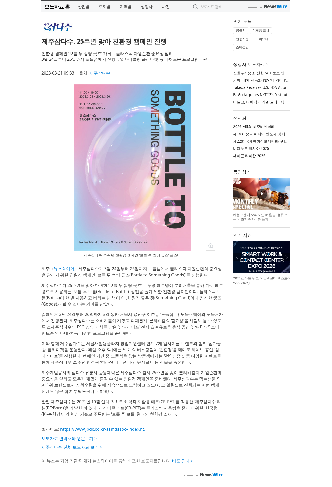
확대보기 (210, 246)
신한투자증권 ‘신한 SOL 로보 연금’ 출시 (265, 72)
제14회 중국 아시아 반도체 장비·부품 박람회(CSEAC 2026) (280, 133)
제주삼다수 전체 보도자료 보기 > (72, 447)
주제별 (104, 6)
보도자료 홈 (57, 6)
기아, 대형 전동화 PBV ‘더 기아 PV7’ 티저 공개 (270, 80)
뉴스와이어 (64, 269)
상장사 (147, 6)
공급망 (241, 30)
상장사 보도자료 (249, 64)
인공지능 (242, 39)
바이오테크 (263, 39)
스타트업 (242, 47)
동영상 (239, 172)
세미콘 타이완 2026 (249, 155)
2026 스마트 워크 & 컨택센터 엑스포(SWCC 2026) (261, 280)
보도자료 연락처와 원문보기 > (69, 438)
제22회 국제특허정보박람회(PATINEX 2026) (268, 141)
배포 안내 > (182, 461)
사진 (166, 6)
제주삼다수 (99, 73)
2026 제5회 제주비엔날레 (254, 126)
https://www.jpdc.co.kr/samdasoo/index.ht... (103, 429)
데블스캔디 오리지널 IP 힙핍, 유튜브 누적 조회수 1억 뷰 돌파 (260, 217)
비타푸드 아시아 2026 (251, 148)
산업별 (83, 6)
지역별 (126, 6)
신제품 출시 (260, 30)
